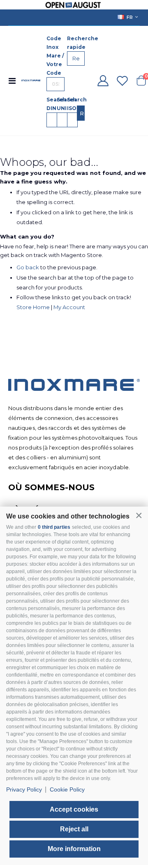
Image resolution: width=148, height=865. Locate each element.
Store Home (33, 307)
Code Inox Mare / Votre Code (55, 55)
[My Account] (102, 80)
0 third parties (54, 527)
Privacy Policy (24, 789)
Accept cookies (74, 809)
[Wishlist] (122, 80)
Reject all (74, 829)
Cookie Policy (67, 789)
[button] (139, 515)
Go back (27, 267)
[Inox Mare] (31, 80)
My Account (69, 307)
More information (74, 848)
